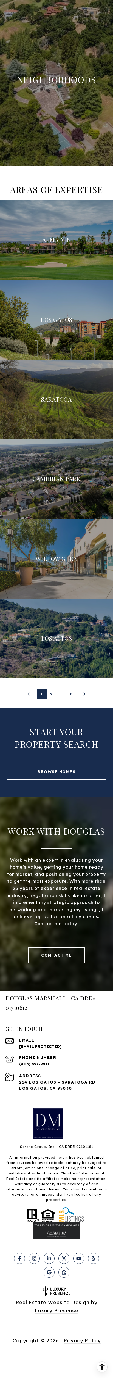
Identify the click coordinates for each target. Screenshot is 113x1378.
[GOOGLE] (49, 1272)
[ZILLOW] (63, 1272)
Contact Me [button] (56, 955)
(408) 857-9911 (34, 1063)
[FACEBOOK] (19, 1258)
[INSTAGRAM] (34, 1258)
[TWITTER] (63, 1258)
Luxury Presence (56, 1310)
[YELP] (93, 1258)
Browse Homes (56, 771)
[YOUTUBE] (78, 1258)
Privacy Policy (82, 1340)
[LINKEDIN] (49, 1258)
